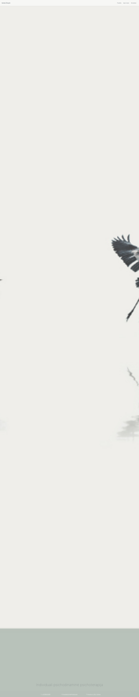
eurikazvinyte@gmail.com (70, 694)
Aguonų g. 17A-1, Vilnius (94, 694)
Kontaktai (133, 3)
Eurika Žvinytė (6, 3)
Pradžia (119, 3)
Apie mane (126, 3)
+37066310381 (46, 694)
